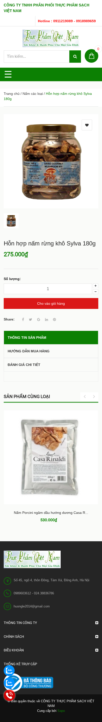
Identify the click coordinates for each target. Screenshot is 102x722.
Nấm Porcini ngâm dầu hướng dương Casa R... (51, 513)
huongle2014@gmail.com (32, 606)
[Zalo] (9, 670)
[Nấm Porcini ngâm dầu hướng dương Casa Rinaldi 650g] (51, 457)
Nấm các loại (33, 94)
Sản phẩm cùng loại (27, 396)
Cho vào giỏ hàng (51, 303)
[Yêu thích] (87, 125)
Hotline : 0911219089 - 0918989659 (67, 21)
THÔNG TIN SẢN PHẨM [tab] (27, 338)
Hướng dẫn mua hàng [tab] (29, 351)
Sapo (61, 711)
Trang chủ (12, 94)
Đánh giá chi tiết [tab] (24, 365)
